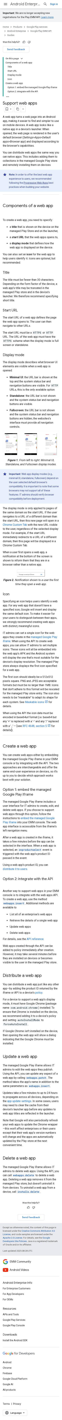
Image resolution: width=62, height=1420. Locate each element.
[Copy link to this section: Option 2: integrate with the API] (6, 884)
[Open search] (45, 4)
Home (6, 27)
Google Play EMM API (40, 31)
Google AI (8, 1384)
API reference (35, 939)
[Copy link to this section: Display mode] (27, 355)
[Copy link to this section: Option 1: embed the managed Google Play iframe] (36, 794)
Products (17, 27)
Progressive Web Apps (36, 182)
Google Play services (37, 27)
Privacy (17, 1403)
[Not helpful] (29, 42)
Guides (10, 35)
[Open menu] (5, 4)
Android (7, 1362)
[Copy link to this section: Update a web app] (40, 1057)
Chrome (7, 1367)
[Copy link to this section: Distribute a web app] (45, 976)
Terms (6, 1403)
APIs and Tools (11, 1314)
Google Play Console (14, 1325)
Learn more (47, 17)
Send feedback (16, 49)
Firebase (7, 1373)
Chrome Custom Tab (15, 524)
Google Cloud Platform (15, 1378)
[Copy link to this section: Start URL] (21, 311)
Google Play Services (14, 1320)
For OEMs (8, 1299)
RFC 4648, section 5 (35, 726)
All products (9, 1389)
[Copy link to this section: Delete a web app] (39, 1158)
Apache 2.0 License (12, 1237)
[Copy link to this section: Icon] (12, 594)
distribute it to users (15, 869)
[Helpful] (24, 42)
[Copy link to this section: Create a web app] (39, 746)
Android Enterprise (25, 4)
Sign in (54, 4)
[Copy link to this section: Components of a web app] (6, 211)
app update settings (19, 1101)
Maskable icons (34, 702)
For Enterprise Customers (16, 1288)
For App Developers (13, 1294)
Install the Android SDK (15, 1340)
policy (38, 992)
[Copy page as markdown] (18, 109)
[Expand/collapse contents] (22, 58)
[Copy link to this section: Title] (12, 273)
